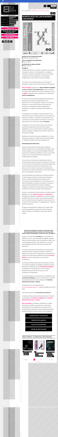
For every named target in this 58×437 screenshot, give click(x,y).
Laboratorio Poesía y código (27, 353)
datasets (48, 194)
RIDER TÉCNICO (10, 37)
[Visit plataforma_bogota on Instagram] (6, 42)
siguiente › (51, 359)
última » (38, 361)
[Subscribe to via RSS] (8, 42)
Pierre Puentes (26, 87)
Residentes (12, 23)
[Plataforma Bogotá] (9, 9)
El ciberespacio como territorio (39, 354)
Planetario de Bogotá (46, 266)
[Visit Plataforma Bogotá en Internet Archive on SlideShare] (11, 42)
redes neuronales (38, 194)
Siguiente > (54, 13)
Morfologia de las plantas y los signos (40, 10)
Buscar (53, 7)
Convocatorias (13, 20)
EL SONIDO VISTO (9, 28)
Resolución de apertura (38, 320)
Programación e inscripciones (38, 315)
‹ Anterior (51, 13)
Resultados (12, 21)
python (40, 196)
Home (23, 10)
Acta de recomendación (38, 324)
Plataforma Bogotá (12, 18)
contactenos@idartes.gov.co (30, 287)
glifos (25, 93)
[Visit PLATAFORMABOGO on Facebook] (3, 42)
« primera (25, 359)
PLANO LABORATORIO (9, 35)
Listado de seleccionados (38, 329)
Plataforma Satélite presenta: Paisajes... (51, 354)
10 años (11, 25)
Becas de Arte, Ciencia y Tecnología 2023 (10, 31)
